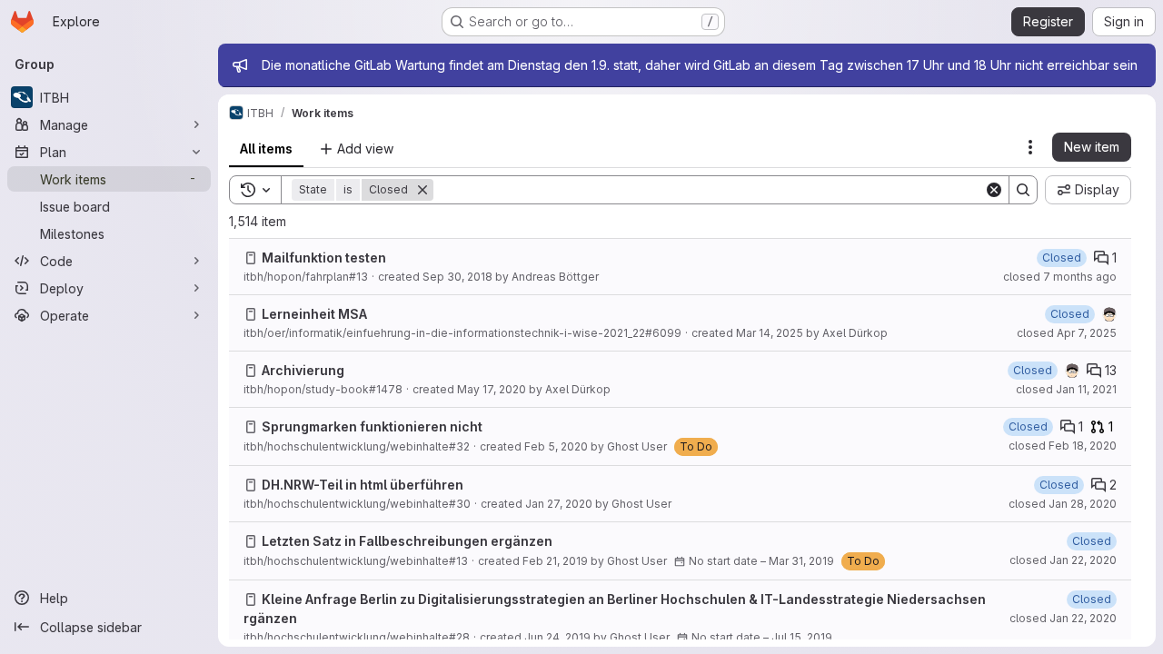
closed (1060, 276)
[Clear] (994, 190)
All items (266, 148)
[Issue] (251, 258)
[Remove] (422, 190)
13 (1111, 370)
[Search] (1023, 189)
